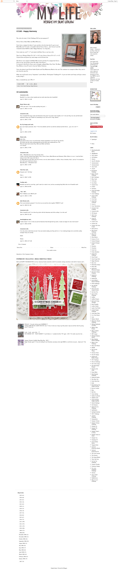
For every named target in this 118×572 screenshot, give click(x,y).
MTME (93, 347)
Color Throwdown (96, 206)
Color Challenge (95, 193)
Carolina (22, 182)
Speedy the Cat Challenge (95, 407)
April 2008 (21, 552)
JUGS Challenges (95, 283)
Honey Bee (94, 266)
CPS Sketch (94, 213)
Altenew (93, 159)
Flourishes (94, 248)
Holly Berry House (96, 264)
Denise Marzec (23, 104)
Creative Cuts (95, 221)
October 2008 (22, 539)
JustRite (93, 297)
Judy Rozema (23, 201)
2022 (21, 502)
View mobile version (51, 250)
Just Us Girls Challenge (94, 294)
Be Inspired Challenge (94, 171)
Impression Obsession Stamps (96, 269)
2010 (21, 528)
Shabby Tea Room (96, 396)
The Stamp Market (96, 457)
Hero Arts (94, 263)
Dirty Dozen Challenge (94, 231)
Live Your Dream (96, 315)
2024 (21, 497)
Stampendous (95, 419)
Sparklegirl (94, 139)
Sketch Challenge (95, 403)
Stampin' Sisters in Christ (96, 435)
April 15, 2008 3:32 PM (25, 164)
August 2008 (22, 543)
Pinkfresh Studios (96, 377)
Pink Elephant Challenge (95, 374)
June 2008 (21, 548)
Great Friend (94, 257)
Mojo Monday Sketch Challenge (95, 339)
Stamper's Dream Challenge (95, 423)
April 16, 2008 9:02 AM (25, 205)
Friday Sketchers (95, 252)
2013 (21, 521)
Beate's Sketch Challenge (95, 174)
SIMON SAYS (95, 398)
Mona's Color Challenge (95, 343)
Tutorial (93, 472)
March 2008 (22, 554)
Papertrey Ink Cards (95, 369)
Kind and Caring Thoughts (95, 301)
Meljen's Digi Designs (95, 328)
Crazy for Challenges (94, 219)
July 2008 (21, 545)
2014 (21, 519)
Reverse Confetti (95, 388)
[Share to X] (33, 84)
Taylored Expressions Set (95, 450)
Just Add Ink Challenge (94, 286)
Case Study (94, 183)
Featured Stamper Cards (96, 243)
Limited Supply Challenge (95, 310)
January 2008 (22, 558)
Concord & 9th (95, 211)
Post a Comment (22, 244)
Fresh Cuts (94, 250)
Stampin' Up (94, 438)
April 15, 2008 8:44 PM (25, 186)
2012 (21, 524)
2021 (21, 504)
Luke (93, 317)
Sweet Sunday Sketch (95, 442)
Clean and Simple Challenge (96, 191)
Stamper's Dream (95, 421)
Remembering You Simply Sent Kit (96, 385)
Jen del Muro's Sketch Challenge (95, 280)
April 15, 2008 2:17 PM (25, 119)
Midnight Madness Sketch (96, 336)
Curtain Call (94, 223)
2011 (21, 526)
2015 (21, 517)
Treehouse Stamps (96, 466)
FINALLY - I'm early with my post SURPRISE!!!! (36, 324)
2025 (21, 495)
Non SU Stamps (95, 354)
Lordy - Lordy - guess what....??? (32, 332)
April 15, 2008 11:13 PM (26, 196)
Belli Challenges (95, 177)
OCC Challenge (95, 360)
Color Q (93, 204)
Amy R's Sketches (96, 161)
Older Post (83, 247)
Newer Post (19, 247)
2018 (21, 510)
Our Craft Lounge (96, 363)
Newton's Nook (95, 352)
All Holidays (94, 157)
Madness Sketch (95, 319)
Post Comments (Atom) (28, 254)
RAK (93, 383)
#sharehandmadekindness (96, 150)
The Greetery (95, 455)
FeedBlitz (98, 119)
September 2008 (23, 541)
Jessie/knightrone (24, 219)
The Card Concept (96, 453)
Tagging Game (95, 445)
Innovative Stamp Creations (96, 272)
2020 (21, 506)
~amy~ (21, 191)
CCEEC (93, 186)
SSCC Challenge (95, 414)
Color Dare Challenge (94, 201)
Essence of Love (95, 239)
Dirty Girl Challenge (94, 234)
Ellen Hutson (95, 237)
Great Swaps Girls (96, 259)
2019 (21, 508)
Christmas (94, 188)
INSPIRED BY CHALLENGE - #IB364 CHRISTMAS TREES (34, 259)
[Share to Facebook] (34, 84)
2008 (21, 532)
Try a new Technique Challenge (94, 469)
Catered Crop (95, 184)
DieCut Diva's (95, 228)
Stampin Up (94, 426)
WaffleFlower (95, 478)
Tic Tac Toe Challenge (94, 461)
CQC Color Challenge (94, 215)
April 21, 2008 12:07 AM (26, 241)
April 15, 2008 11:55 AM (26, 108)
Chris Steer (23, 170)
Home (51, 247)
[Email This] (30, 84)
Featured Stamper (96, 241)
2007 (21, 561)
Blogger (65, 568)
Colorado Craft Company (95, 208)
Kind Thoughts (95, 304)
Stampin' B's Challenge (94, 428)
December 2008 (22, 534)
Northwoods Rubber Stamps (95, 357)
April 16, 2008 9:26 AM (25, 214)
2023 (21, 499)
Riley (93, 390)
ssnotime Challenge (94, 416)
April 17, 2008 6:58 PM (25, 223)
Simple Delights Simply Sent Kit (95, 400)
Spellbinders (94, 410)
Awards (93, 168)
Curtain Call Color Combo (96, 226)
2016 (21, 515)
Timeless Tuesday (96, 464)
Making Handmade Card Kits (96, 324)
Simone (22, 137)
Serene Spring (95, 394)
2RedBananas (95, 153)
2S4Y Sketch (95, 155)
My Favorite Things (94, 350)
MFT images (94, 334)
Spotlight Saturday (96, 412)
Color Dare (94, 199)
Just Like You (95, 292)
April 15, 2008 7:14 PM (25, 177)
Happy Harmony (34, 86)
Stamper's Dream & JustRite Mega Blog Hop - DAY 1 (36, 340)
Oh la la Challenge (96, 361)
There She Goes (95, 459)
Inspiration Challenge (94, 275)
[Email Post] (27, 84)
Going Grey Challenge (94, 254)
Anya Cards (94, 166)
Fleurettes (94, 246)
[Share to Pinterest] (36, 84)
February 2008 (22, 556)
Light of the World (96, 308)
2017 (21, 513)
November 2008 (23, 536)
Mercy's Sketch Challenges (95, 331)
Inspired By (94, 278)
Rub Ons (94, 392)
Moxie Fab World (96, 345)
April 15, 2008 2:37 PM (25, 147)
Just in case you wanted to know (95, 289)
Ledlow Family (95, 306)
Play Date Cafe (95, 379)
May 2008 (21, 550)
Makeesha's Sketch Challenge (96, 321)
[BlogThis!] (31, 84)
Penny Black (94, 372)
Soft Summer (95, 405)
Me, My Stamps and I (25, 124)
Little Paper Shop (96, 313)
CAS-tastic (94, 181)
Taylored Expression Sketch (96, 447)
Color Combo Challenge (25, 86)
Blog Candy (94, 179)
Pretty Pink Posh (95, 381)
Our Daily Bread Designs (95, 366)
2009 (21, 530)
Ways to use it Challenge (95, 480)
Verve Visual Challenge (94, 475)
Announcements (95, 165)
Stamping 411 (95, 440)
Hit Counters (93, 133)
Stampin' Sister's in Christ (95, 432)
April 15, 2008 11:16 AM (26, 99)
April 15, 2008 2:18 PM (25, 132)
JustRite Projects (95, 299)
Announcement (95, 163)
